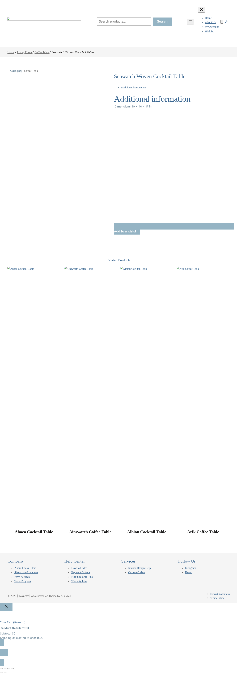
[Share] (8, 668)
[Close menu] (201, 10)
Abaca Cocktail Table (34, 532)
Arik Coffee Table (203, 532)
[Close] (6, 607)
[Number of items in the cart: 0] (221, 22)
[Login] (226, 21)
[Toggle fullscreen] (5, 668)
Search (162, 21)
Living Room (24, 52)
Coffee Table (42, 52)
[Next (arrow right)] (5, 672)
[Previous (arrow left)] (1, 672)
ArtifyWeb (66, 596)
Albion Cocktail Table (146, 532)
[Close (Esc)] (12, 668)
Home (10, 52)
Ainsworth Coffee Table (90, 532)
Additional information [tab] (133, 87)
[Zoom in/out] (1, 668)
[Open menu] (190, 21)
